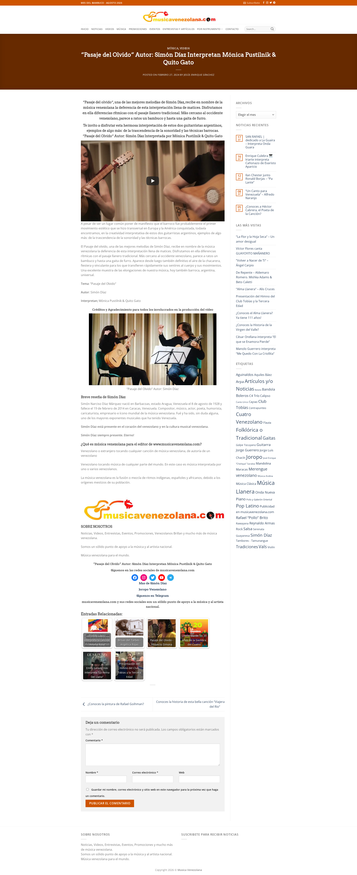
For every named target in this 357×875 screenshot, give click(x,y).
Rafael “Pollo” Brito (252, 517)
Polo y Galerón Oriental (259, 499)
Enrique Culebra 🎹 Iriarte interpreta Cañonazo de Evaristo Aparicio (260, 161)
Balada (258, 390)
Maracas (242, 469)
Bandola (268, 389)
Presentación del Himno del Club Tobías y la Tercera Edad (255, 301)
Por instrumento (208, 29)
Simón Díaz (261, 535)
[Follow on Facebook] (264, 2)
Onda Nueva (265, 492)
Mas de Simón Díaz (153, 583)
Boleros (242, 395)
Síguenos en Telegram (152, 595)
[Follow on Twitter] (271, 2)
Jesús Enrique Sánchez (199, 74)
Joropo (254, 456)
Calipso (265, 396)
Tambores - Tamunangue (252, 540)
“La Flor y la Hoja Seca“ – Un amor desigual (255, 239)
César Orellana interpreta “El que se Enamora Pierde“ (256, 339)
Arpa (240, 381)
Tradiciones (247, 547)
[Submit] (272, 29)
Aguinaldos (244, 374)
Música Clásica (246, 484)
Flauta (267, 422)
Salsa (247, 528)
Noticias (97, 29)
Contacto (232, 29)
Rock (239, 529)
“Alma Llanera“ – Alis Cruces (255, 289)
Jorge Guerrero (247, 450)
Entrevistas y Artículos (178, 29)
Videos (109, 29)
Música (121, 29)
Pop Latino (247, 506)
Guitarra (264, 444)
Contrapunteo (257, 408)
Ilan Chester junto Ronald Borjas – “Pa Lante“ (259, 178)
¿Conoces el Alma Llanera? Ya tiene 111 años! (254, 315)
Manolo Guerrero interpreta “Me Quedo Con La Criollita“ (256, 351)
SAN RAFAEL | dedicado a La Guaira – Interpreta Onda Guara (260, 142)
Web (181, 772)
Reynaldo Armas (262, 523)
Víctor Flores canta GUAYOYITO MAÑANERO (253, 250)
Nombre (92, 772)
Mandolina (263, 463)
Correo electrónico (145, 772)
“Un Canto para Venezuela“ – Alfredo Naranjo (259, 194)
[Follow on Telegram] (274, 2)
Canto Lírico (242, 402)
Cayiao (253, 402)
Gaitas (269, 438)
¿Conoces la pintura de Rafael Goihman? (115, 704)
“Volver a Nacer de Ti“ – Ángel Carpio (252, 262)
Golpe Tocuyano (246, 445)
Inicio (85, 29)
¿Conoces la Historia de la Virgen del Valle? (254, 327)
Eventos (154, 29)
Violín (271, 547)
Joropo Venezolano (153, 589)
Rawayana (242, 523)
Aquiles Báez (263, 375)
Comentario (94, 740)
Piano (241, 499)
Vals (263, 547)
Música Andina (265, 476)
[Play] (152, 180)
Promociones (138, 29)
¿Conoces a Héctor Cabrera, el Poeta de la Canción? (259, 210)
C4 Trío (254, 395)
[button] (251, 3)
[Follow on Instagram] (267, 2)
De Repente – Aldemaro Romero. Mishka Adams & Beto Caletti (254, 277)
